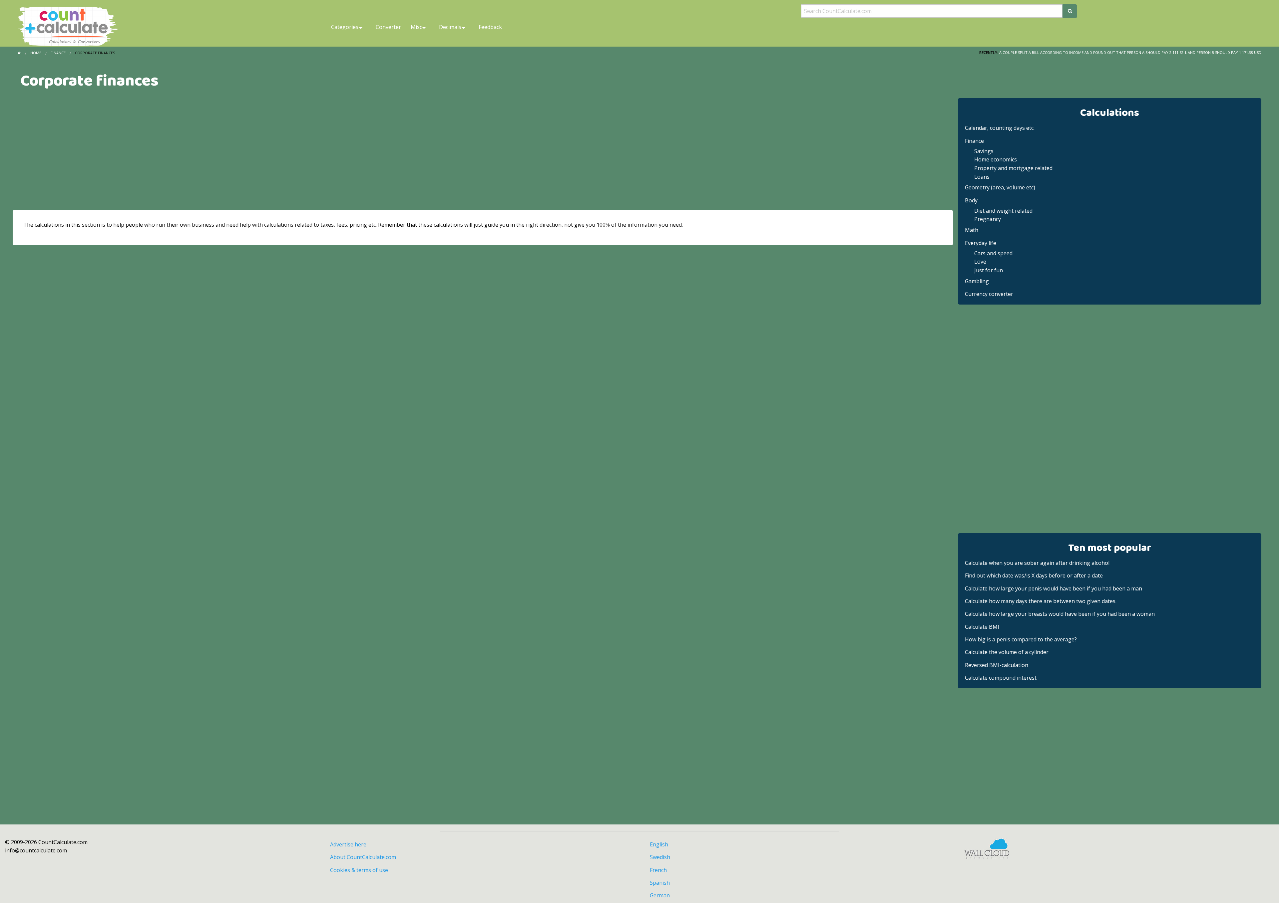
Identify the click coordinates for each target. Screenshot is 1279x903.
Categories (344, 27)
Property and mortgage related (1013, 168)
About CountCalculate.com (363, 857)
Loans (982, 176)
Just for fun (988, 270)
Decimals (450, 27)
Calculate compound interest (1001, 677)
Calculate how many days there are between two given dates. (1040, 601)
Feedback (490, 27)
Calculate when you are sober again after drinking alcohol (1037, 562)
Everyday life (980, 243)
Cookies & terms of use (359, 870)
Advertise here (348, 844)
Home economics (995, 159)
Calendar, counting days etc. (1000, 127)
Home (35, 52)
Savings (984, 151)
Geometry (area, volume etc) (1000, 187)
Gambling (977, 281)
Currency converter (989, 294)
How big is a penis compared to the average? (1021, 639)
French (658, 870)
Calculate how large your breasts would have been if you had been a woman (1060, 613)
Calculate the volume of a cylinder (1007, 652)
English (659, 844)
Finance (58, 52)
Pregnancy (987, 219)
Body (971, 200)
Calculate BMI (982, 626)
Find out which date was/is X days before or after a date (1034, 575)
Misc (416, 27)
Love (980, 261)
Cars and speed (993, 253)
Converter (388, 27)
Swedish (660, 857)
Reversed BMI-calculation (996, 665)
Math (971, 230)
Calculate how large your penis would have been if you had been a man (1053, 588)
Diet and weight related (1003, 210)
